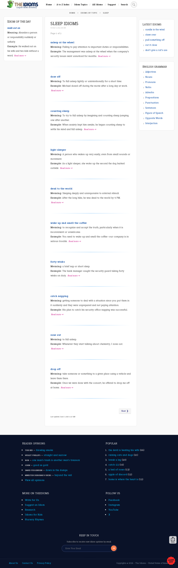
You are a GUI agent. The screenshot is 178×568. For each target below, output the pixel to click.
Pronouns (150, 82)
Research (30, 509)
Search (124, 4)
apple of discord (117, 474)
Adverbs (149, 92)
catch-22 (113, 464)
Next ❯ (124, 411)
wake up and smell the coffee (68, 223)
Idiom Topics (80, 4)
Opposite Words (154, 118)
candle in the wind (155, 29)
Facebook (114, 500)
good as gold (40, 465)
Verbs (148, 87)
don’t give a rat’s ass (156, 50)
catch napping (59, 296)
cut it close (151, 45)
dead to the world (61, 188)
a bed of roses (116, 469)
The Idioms (140, 563)
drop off (55, 369)
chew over (150, 34)
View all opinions (34, 480)
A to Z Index (63, 4)
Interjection (151, 123)
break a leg (114, 459)
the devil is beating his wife (123, 450)
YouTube (113, 509)
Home (49, 4)
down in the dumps (57, 470)
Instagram (114, 505)
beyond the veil (63, 475)
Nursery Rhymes (34, 519)
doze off (55, 76)
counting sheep (59, 111)
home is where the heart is (123, 479)
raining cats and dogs (120, 455)
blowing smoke (44, 450)
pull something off (155, 39)
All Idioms (97, 4)
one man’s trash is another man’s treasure (56, 460)
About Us (13, 563)
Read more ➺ (104, 56)
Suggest (112, 4)
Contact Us (27, 563)
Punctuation (152, 102)
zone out (55, 335)
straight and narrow (55, 455)
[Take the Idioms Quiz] (171, 561)
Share (173, 542)
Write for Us (32, 500)
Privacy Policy (44, 563)
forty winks (57, 261)
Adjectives (150, 71)
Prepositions (152, 97)
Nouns (148, 77)
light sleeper (58, 149)
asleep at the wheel (62, 42)
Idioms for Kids (34, 514)
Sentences (150, 107)
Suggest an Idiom (35, 505)
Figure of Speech (154, 113)
